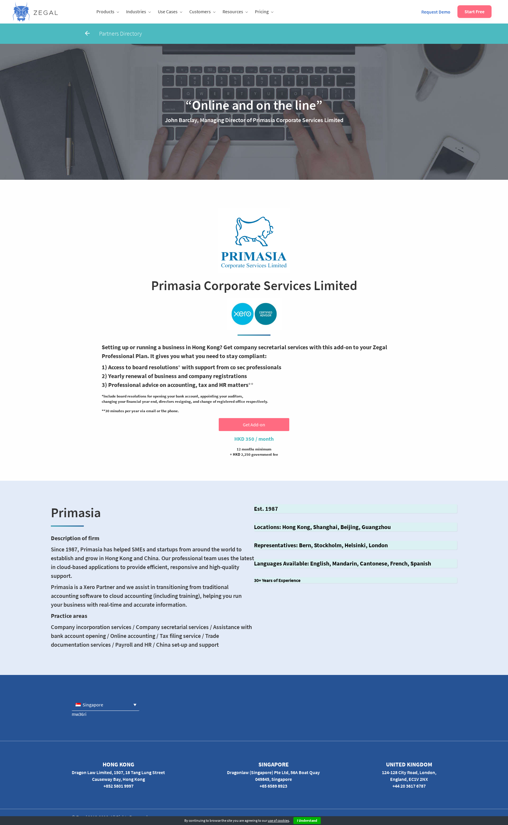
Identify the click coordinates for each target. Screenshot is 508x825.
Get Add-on (254, 425)
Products (105, 11)
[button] (105, 704)
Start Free (474, 11)
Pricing (262, 11)
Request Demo (435, 12)
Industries (136, 11)
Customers (200, 11)
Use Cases (168, 11)
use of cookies (278, 820)
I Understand (307, 820)
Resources (233, 11)
